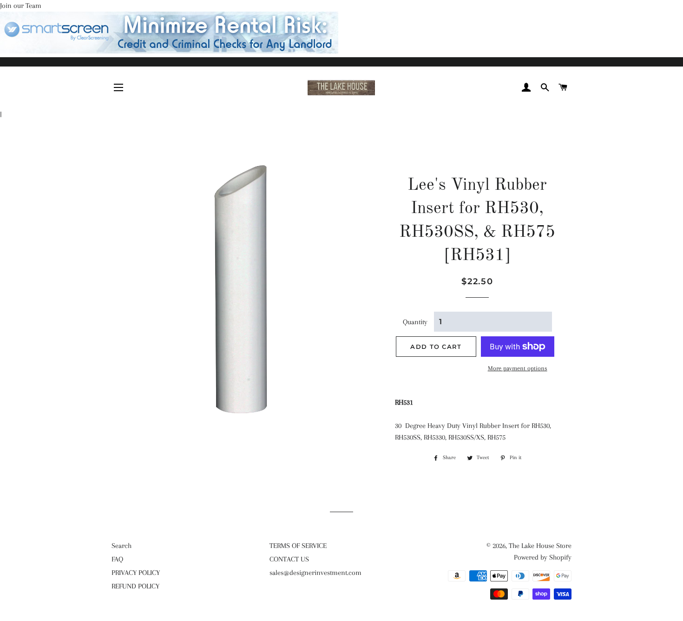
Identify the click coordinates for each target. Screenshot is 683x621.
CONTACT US (289, 559)
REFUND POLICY (135, 586)
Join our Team (20, 5)
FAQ (117, 559)
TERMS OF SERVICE (298, 545)
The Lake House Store (540, 545)
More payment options (517, 368)
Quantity (415, 322)
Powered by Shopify (542, 557)
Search (121, 545)
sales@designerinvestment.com (315, 572)
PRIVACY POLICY (136, 572)
